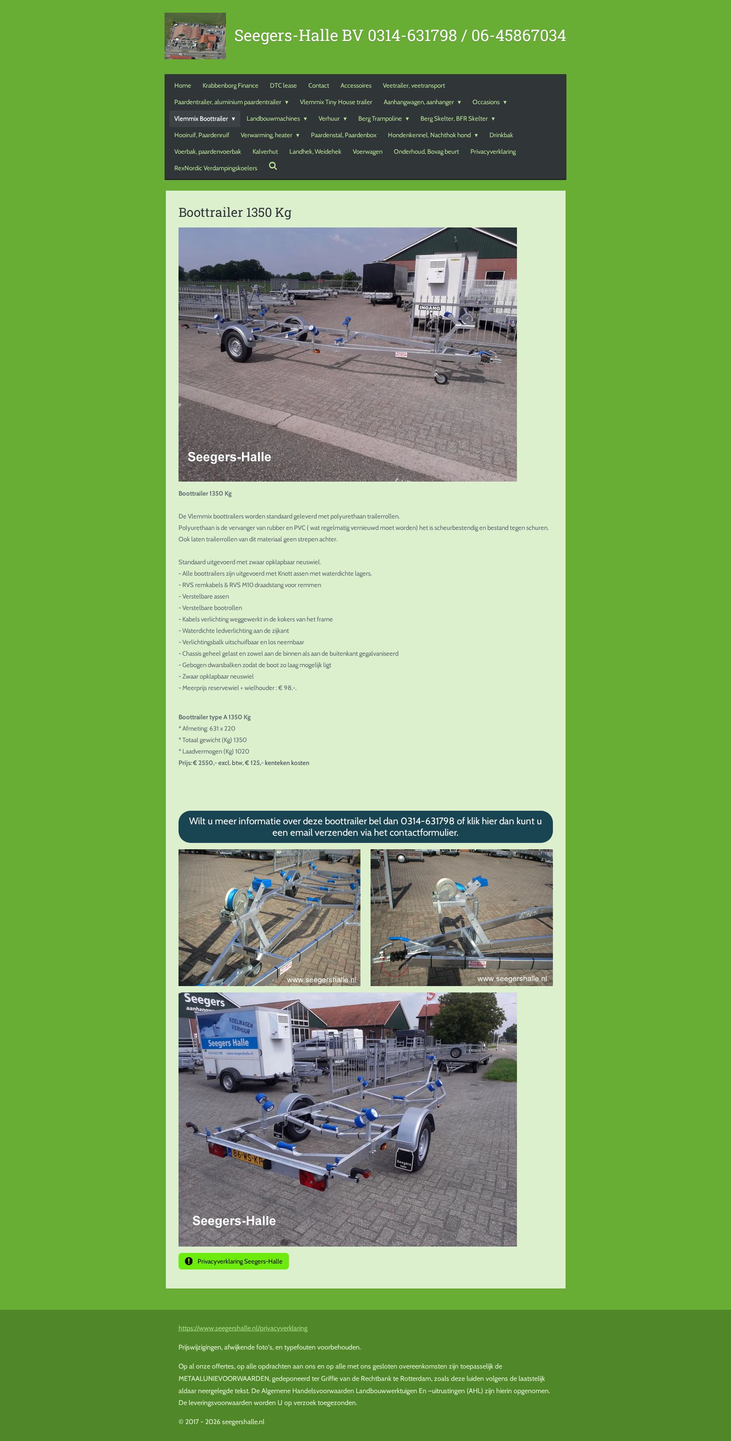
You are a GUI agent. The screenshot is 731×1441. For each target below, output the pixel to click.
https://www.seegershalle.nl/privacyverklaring (243, 1328)
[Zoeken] (273, 166)
